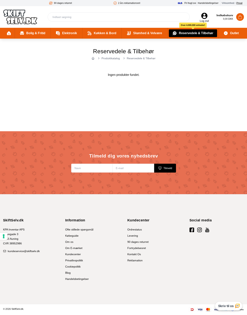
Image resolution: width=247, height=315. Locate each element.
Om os (69, 241)
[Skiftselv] (20, 17)
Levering (132, 235)
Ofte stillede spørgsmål (79, 229)
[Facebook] (191, 230)
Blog (68, 272)
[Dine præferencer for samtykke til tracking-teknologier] (3, 236)
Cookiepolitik (73, 266)
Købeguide (72, 235)
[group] (38, 3)
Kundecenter (73, 254)
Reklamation (135, 260)
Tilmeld (167, 168)
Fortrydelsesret (136, 248)
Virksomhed (228, 3)
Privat (239, 3)
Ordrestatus (134, 229)
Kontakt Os (134, 254)
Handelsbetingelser (208, 3)
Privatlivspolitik (74, 260)
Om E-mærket (73, 248)
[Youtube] (207, 230)
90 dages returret (138, 241)
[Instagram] (199, 230)
